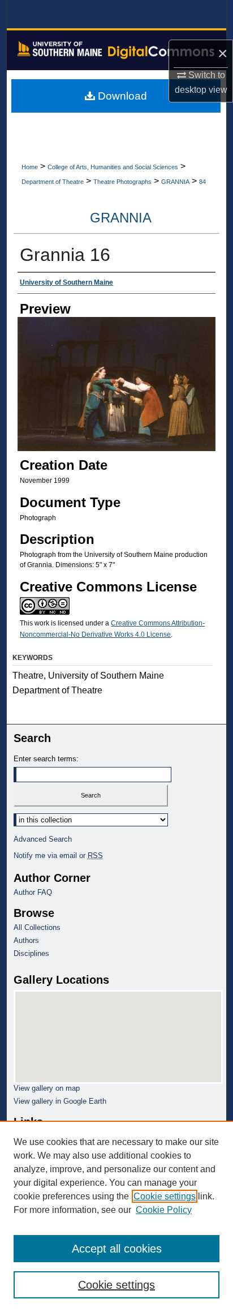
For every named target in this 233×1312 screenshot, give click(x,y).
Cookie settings (164, 1196)
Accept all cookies (117, 1248)
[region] (116, 1216)
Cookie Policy (164, 1210)
